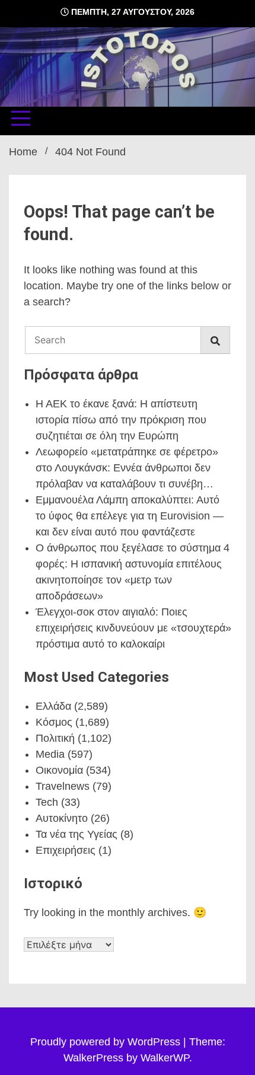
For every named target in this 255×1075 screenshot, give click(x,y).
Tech (47, 802)
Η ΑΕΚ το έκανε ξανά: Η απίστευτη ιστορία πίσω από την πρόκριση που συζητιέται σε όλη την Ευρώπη (121, 420)
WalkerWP (165, 1058)
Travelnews (63, 786)
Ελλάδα (53, 706)
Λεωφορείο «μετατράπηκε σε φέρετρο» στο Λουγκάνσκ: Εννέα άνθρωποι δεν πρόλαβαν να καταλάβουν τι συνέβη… (127, 468)
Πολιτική (55, 738)
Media (50, 754)
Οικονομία (59, 770)
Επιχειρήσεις (65, 850)
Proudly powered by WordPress (106, 1042)
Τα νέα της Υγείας (76, 834)
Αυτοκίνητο (62, 818)
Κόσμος (54, 722)
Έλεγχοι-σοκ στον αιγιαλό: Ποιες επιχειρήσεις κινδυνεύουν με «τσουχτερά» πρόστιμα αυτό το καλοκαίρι (133, 628)
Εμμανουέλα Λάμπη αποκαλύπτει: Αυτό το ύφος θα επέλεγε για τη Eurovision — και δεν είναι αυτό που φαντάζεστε (130, 516)
